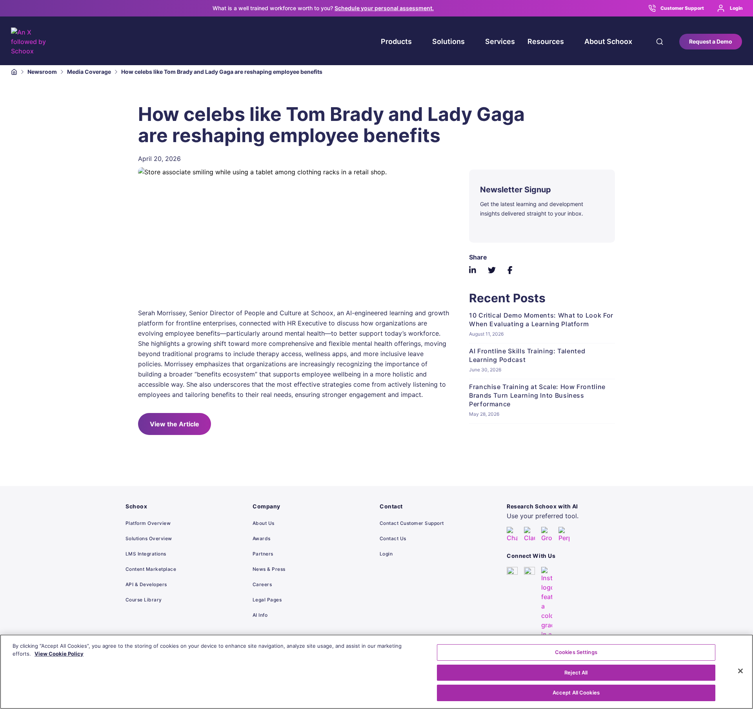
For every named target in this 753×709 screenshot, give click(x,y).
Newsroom (42, 71)
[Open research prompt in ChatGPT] (512, 535)
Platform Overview (148, 523)
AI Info (260, 615)
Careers (262, 584)
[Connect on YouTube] (529, 617)
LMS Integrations (146, 554)
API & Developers (146, 584)
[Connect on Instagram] (546, 617)
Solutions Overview (149, 538)
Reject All (575, 672)
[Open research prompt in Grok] (546, 535)
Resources (545, 41)
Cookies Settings (576, 652)
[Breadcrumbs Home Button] (14, 72)
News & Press (269, 569)
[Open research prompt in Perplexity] (563, 535)
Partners (263, 554)
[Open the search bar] (660, 42)
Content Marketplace (151, 569)
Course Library (144, 600)
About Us (264, 523)
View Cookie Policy (59, 654)
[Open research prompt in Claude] (529, 535)
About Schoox (608, 41)
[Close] (740, 671)
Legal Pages (267, 600)
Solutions (448, 41)
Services (500, 41)
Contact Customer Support (412, 523)
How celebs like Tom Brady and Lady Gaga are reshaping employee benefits (221, 71)
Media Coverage (89, 71)
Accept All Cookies (576, 692)
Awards (262, 538)
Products (396, 41)
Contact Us (393, 538)
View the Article (174, 424)
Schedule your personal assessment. (384, 8)
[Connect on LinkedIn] (512, 617)
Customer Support (682, 8)
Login (736, 8)
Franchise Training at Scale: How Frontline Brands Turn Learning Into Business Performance (537, 395)
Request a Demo (710, 41)
